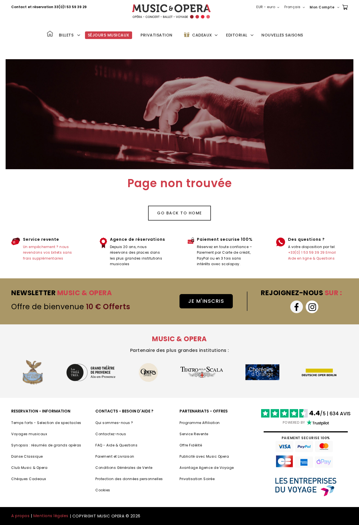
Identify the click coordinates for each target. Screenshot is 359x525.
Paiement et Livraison (114, 456)
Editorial (236, 35)
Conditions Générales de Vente (124, 467)
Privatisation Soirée (197, 478)
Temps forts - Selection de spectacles (46, 422)
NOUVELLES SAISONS (282, 35)
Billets (66, 35)
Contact (19, 6)
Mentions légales (50, 516)
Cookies (102, 490)
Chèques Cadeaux (28, 478)
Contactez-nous (110, 434)
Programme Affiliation (200, 422)
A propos (20, 516)
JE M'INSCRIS (206, 300)
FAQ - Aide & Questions (116, 445)
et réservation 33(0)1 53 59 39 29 (57, 6)
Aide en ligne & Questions (311, 258)
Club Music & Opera (29, 467)
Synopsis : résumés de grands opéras (46, 445)
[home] (171, 11)
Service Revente (194, 434)
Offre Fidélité (191, 445)
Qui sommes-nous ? (114, 422)
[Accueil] (50, 34)
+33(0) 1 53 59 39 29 (306, 252)
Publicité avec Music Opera (204, 456)
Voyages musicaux (29, 434)
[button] (269, 7)
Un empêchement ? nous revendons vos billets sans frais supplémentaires (47, 252)
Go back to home (179, 213)
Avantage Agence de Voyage (207, 467)
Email (331, 252)
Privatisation (156, 35)
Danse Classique (27, 456)
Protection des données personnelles (129, 478)
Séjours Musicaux (108, 35)
